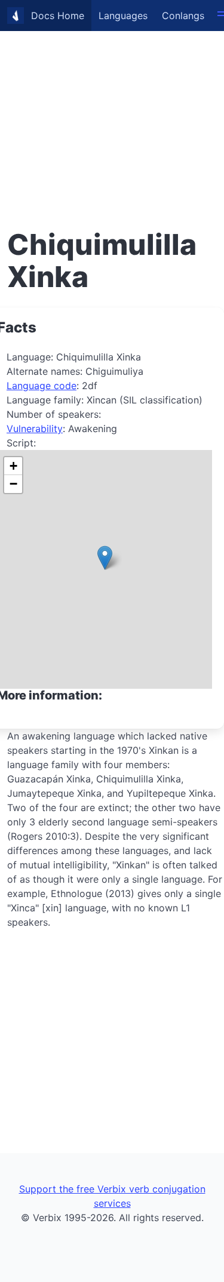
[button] (104, 558)
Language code (41, 386)
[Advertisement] (112, 112)
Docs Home (57, 15)
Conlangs (183, 15)
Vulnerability (35, 428)
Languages (123, 15)
